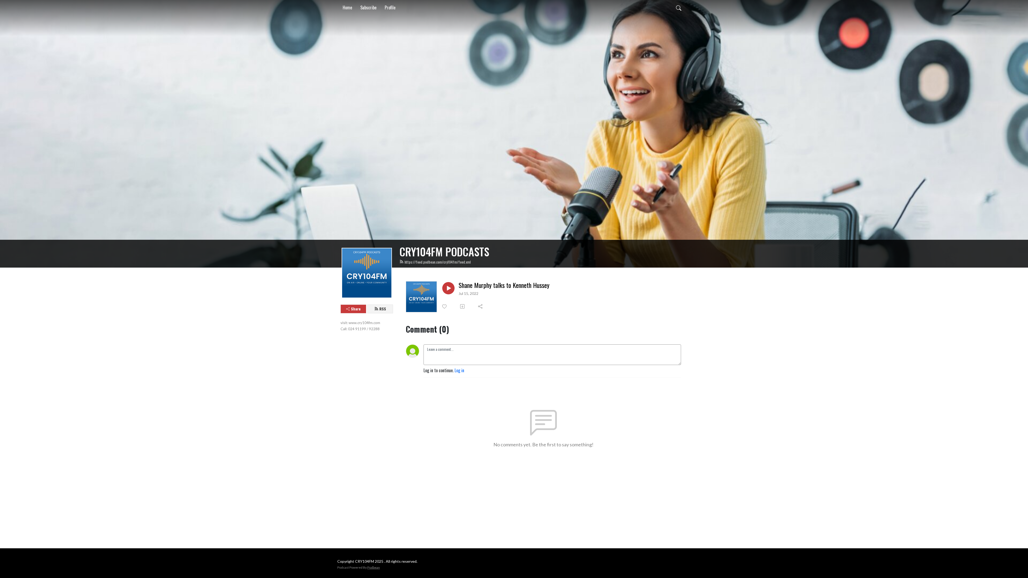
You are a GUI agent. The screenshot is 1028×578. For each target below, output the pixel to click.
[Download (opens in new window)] (463, 306)
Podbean (373, 567)
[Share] (481, 306)
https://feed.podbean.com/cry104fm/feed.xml (438, 262)
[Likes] (445, 306)
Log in (459, 370)
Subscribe (368, 7)
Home (347, 7)
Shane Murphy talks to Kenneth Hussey (504, 285)
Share (356, 308)
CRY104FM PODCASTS (444, 252)
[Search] (678, 7)
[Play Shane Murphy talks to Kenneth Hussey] (448, 288)
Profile (390, 7)
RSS (382, 308)
